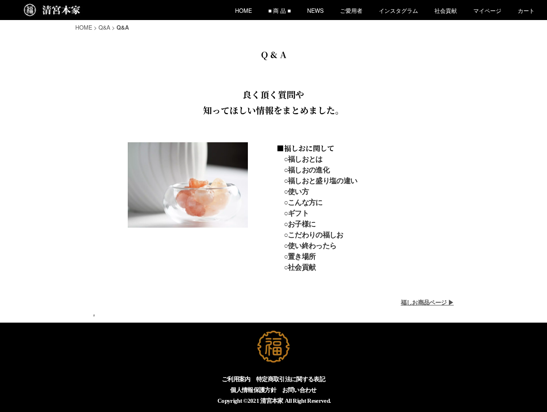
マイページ (487, 10)
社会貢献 (445, 10)
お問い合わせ (299, 389)
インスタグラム (398, 10)
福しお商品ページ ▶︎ (427, 302)
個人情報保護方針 (253, 389)
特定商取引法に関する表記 (290, 379)
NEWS (315, 10)
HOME (243, 10)
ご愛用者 (351, 10)
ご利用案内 (236, 379)
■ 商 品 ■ (279, 10)
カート (526, 10)
